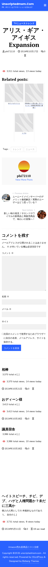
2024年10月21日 (13, 388)
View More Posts (24, 179)
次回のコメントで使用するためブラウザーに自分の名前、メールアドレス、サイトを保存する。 (25, 337)
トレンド (17, 149)
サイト (5, 321)
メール (6, 309)
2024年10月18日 (13, 418)
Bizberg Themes (30, 561)
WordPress (37, 557)
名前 (5, 296)
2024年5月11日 (12, 528)
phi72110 (10, 51)
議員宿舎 (8, 429)
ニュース (30, 149)
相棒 (5, 369)
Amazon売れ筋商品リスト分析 (23, 547)
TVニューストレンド (24, 23)
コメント (8, 253)
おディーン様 (12, 399)
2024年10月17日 (29, 51)
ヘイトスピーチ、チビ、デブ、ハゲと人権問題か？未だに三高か (24, 501)
